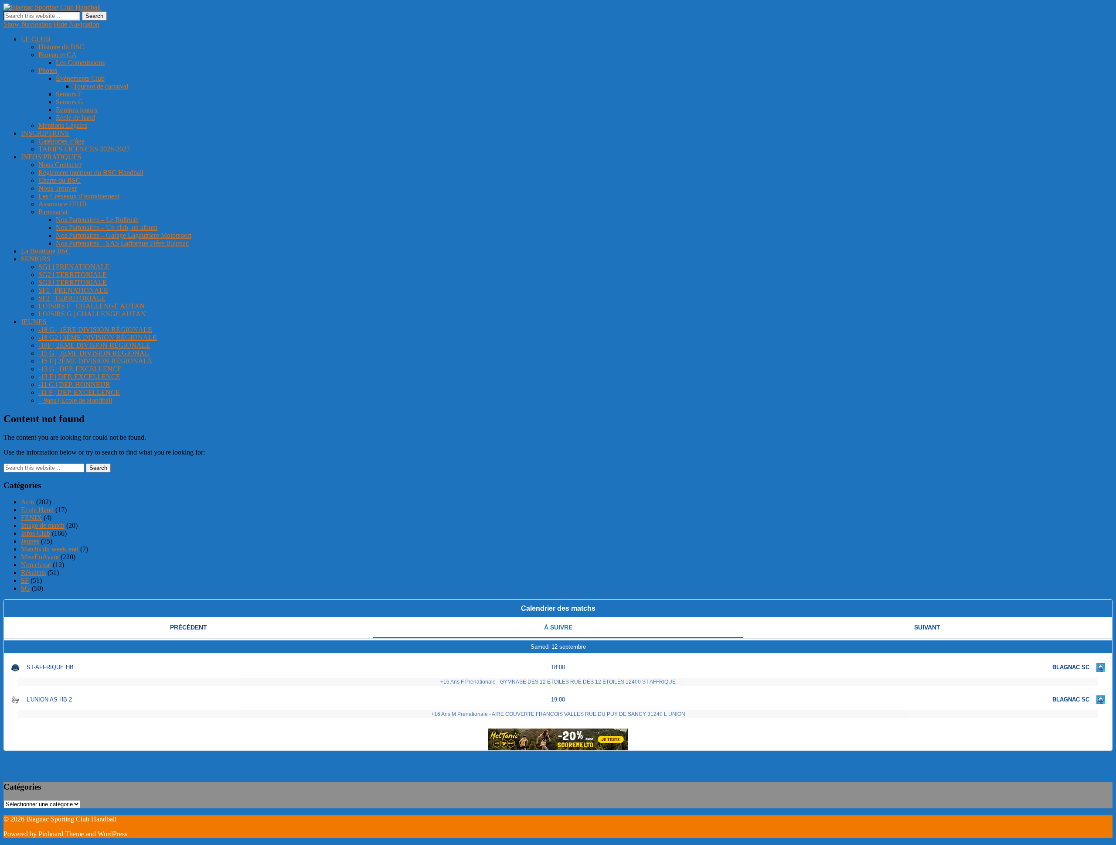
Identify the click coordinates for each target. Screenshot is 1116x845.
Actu (27, 502)
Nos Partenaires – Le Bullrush (97, 219)
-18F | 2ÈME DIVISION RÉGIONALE (94, 345)
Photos (47, 70)
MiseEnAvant (40, 557)
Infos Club (35, 533)
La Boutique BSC (46, 251)
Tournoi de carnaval (100, 86)
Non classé (36, 564)
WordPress (112, 834)
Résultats (33, 572)
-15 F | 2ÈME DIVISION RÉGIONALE (95, 361)
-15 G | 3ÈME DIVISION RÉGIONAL (93, 353)
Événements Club (80, 78)
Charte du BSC (59, 180)
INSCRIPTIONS (45, 133)
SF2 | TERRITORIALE (71, 298)
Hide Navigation (76, 24)
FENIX (31, 517)
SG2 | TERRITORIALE (72, 274)
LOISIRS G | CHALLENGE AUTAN (92, 314)
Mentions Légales (62, 125)
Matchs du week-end (49, 549)
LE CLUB (36, 39)
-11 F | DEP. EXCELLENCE (79, 392)
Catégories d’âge (61, 141)
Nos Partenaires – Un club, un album (106, 227)
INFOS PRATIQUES (51, 157)
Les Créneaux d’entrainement (78, 196)
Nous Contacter (60, 164)
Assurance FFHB (62, 204)
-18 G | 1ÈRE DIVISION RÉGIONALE (95, 329)
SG (25, 588)
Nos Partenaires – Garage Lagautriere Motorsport (123, 235)
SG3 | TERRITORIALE (72, 282)
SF (25, 580)
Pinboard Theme (61, 834)
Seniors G (69, 102)
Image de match (43, 525)
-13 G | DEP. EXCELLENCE (80, 369)
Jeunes (30, 541)
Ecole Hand (37, 509)
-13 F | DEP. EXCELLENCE (79, 376)
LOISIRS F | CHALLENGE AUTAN (91, 306)
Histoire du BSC (61, 47)
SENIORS (36, 259)
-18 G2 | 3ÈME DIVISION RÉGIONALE (97, 337)
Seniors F (69, 94)
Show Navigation (27, 24)
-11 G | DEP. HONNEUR (74, 384)
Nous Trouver (57, 188)
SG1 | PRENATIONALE (73, 266)
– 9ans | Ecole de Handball (75, 400)
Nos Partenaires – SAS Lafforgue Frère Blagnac (122, 243)
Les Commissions (80, 62)
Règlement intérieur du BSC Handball (90, 172)
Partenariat (53, 212)
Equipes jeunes (76, 109)
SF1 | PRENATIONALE (73, 290)
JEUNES (34, 321)
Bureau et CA (57, 54)
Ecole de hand (75, 117)
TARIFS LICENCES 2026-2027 (84, 149)
